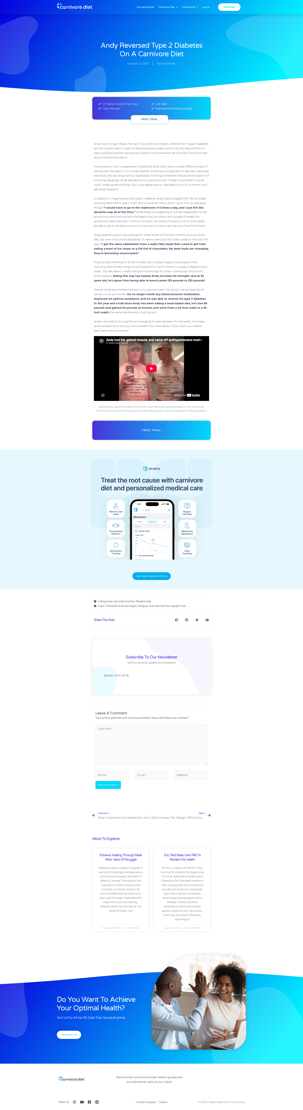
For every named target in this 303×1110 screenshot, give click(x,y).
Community (188, 7)
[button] (176, 619)
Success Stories (145, 7)
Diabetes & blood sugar (121, 605)
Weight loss (143, 601)
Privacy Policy (237, 1102)
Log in (205, 7)
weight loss (178, 605)
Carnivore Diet (166, 7)
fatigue (143, 605)
